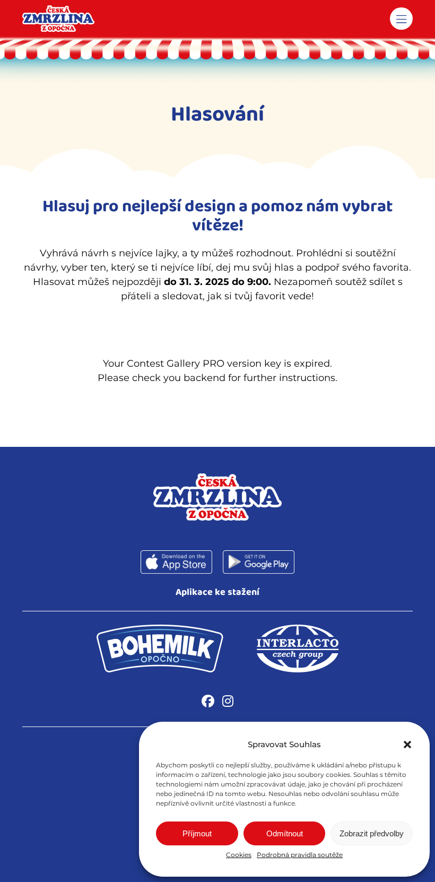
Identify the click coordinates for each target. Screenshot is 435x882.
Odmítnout (284, 833)
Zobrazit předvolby (372, 833)
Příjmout (197, 833)
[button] (407, 744)
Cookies (238, 855)
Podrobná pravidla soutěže (300, 855)
